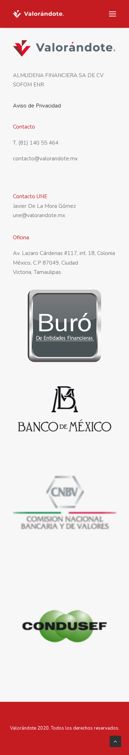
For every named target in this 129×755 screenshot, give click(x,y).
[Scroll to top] (115, 741)
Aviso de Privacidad (37, 105)
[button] (112, 14)
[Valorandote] (38, 14)
